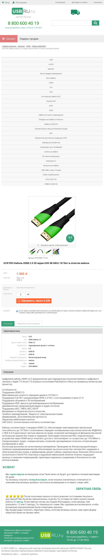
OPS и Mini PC (51, 179)
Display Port (51, 101)
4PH (51, 133)
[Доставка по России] (75, 12)
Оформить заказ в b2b (35, 300)
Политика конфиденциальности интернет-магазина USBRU (19, 539)
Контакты (98, 2)
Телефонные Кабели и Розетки (51, 120)
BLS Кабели (51, 78)
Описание (8, 324)
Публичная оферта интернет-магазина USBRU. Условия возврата (18, 533)
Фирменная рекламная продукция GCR (51, 138)
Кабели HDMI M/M (39, 46)
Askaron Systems (29, 554)
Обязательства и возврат (28, 324)
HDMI (28, 46)
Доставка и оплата (79, 2)
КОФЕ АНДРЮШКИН (51, 175)
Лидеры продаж (29, 38)
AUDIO (51, 64)
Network (51, 69)
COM (51, 110)
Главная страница (9, 46)
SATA (51, 106)
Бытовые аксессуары (51, 156)
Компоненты (51, 161)
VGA (51, 92)
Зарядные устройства (51, 143)
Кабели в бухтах (51, 184)
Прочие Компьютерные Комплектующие (51, 129)
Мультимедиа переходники (51, 74)
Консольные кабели (51, 166)
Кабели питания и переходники (51, 115)
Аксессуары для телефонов (51, 147)
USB (51, 60)
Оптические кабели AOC (51, 97)
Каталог (10, 38)
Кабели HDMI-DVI (51, 124)
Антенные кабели (51, 152)
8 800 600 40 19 (23, 23)
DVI (51, 87)
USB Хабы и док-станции (51, 170)
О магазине (60, 2)
